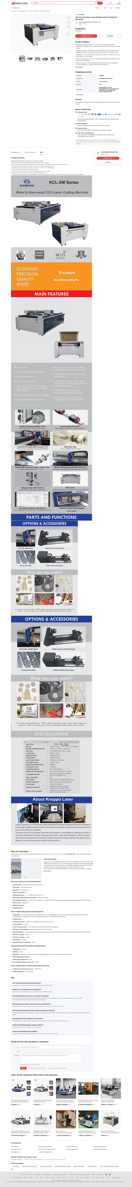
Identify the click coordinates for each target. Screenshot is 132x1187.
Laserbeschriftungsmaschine (45, 1152)
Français (42, 1177)
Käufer (97, 8)
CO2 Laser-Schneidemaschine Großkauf (109, 1166)
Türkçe (103, 1177)
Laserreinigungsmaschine (100, 1146)
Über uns (23, 1174)
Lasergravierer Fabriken (45, 1166)
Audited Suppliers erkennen (84, 1174)
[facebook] (106, 1174)
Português (59, 1177)
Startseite (13, 11)
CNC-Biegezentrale (15, 1152)
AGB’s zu (124, 1181)
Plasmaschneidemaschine (72, 1149)
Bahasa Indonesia (116, 1177)
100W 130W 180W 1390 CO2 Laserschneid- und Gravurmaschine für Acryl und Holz (110, 1132)
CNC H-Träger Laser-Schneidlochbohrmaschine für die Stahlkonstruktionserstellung (64, 1132)
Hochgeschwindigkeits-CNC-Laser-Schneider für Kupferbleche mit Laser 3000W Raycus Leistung (87, 1132)
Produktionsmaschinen (22, 11)
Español (47, 1177)
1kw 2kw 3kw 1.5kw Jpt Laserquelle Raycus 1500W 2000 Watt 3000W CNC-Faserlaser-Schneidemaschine (65, 1101)
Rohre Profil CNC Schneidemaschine (47, 1149)
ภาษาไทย (98, 1177)
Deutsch (52, 1177)
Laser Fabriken (15, 1166)
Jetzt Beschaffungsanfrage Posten (57, 1068)
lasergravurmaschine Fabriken (29, 1166)
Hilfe (105, 8)
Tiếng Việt (108, 1177)
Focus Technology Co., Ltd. (64, 1180)
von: (18, 1047)
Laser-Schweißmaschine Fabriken (62, 1166)
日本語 (36, 1177)
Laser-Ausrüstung (34, 11)
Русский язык (71, 1177)
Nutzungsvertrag (37, 1174)
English (20, 1177)
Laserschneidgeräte (92, 1166)
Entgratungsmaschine (16, 1149)
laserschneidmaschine (79, 1166)
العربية (82, 1177)
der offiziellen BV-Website (53, 854)
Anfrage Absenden (86, 36)
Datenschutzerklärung (47, 1174)
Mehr (12, 1169)
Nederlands (87, 1177)
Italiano (64, 1177)
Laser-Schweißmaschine (72, 1146)
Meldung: (17, 1055)
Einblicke (93, 1174)
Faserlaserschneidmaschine (45, 1146)
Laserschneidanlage (45, 11)
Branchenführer (100, 1174)
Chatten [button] (111, 36)
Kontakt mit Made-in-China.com (60, 1174)
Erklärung (29, 1174)
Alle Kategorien (16, 8)
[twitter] (109, 1174)
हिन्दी (93, 1177)
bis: (18, 1051)
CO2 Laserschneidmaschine (100, 1149)
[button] (95, 3)
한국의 (77, 1177)
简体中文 (25, 1177)
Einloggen (118, 4)
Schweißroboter (14, 1146)
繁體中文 (31, 1177)
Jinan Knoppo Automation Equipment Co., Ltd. (90, 22)
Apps (111, 8)
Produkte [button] (35, 3)
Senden (23, 1068)
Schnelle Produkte (72, 1174)
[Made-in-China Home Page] (19, 3)
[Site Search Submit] (100, 3)
